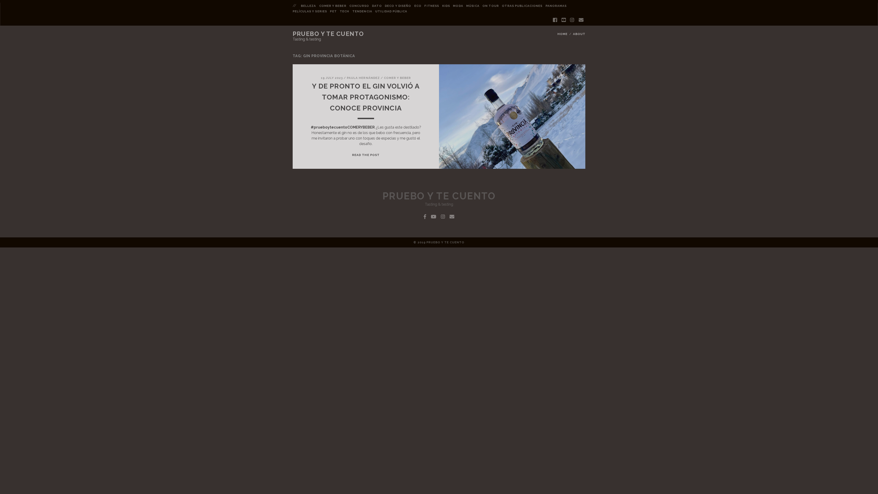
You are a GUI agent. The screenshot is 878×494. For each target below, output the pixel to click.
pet (333, 11)
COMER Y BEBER (397, 78)
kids (446, 6)
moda (458, 6)
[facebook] (555, 20)
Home (562, 34)
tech (344, 11)
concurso (359, 6)
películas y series (310, 11)
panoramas (556, 6)
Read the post (366, 155)
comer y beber (332, 6)
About (579, 34)
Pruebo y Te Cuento (328, 33)
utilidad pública (391, 11)
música (472, 6)
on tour (490, 6)
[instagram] (572, 20)
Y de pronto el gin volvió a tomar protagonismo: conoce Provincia (366, 97)
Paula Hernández (363, 78)
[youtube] (564, 20)
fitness (431, 6)
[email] (581, 20)
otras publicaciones (522, 6)
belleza (308, 6)
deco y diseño (398, 6)
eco (417, 6)
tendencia (362, 11)
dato (377, 6)
